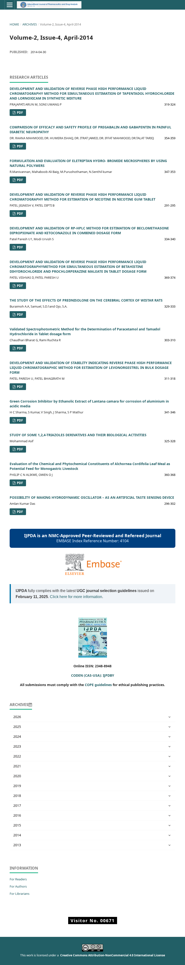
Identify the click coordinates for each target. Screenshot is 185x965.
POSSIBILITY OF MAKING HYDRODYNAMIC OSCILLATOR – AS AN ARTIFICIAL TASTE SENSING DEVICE (92, 497)
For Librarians (19, 893)
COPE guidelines (98, 684)
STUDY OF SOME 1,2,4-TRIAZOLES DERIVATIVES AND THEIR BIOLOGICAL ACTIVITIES (78, 435)
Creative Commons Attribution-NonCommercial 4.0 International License (112, 955)
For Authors (18, 886)
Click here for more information (76, 597)
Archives (29, 24)
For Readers (18, 879)
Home (14, 24)
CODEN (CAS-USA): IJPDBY (92, 675)
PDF (19, 112)
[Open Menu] (9, 5)
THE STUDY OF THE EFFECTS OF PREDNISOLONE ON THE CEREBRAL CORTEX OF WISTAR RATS (86, 300)
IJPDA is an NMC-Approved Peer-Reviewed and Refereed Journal (92, 535)
